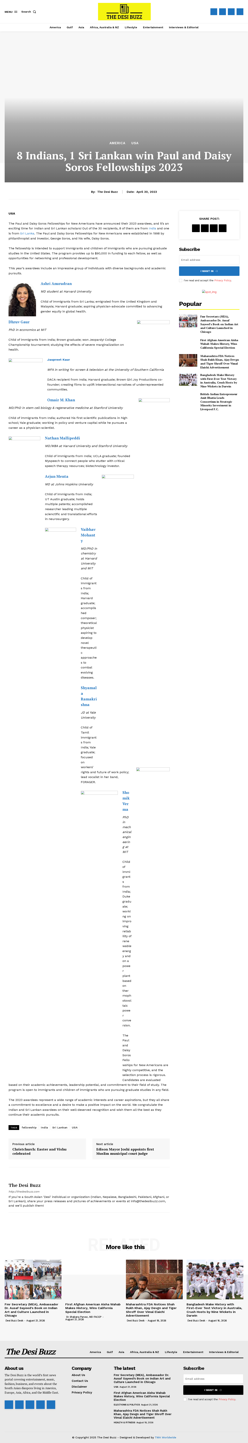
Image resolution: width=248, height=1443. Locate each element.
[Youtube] (240, 11)
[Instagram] (222, 11)
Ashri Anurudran (56, 283)
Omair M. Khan (61, 399)
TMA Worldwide (165, 1437)
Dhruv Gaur (19, 321)
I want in (207, 271)
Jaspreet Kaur (58, 359)
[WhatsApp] (222, 228)
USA (135, 143)
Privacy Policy (222, 280)
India (152, 228)
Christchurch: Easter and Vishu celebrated (39, 1151)
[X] (231, 11)
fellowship (29, 1127)
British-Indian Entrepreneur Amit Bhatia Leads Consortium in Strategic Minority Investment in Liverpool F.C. (218, 401)
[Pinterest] (214, 228)
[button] (29, 12)
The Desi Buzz (107, 192)
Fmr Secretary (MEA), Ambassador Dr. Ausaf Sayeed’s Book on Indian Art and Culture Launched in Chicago (219, 324)
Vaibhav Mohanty (88, 535)
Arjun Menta (57, 476)
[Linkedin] (30, 1404)
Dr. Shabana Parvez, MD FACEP (84, 1316)
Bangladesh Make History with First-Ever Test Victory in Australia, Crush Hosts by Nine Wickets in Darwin (218, 380)
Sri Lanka (27, 233)
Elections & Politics (127, 1404)
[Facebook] (213, 11)
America (117, 143)
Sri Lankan (60, 1127)
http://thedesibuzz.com (24, 1191)
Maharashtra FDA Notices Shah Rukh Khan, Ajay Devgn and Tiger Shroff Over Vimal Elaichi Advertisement (219, 361)
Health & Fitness (124, 1422)
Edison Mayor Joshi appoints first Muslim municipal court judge (125, 1151)
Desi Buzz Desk (14, 1320)
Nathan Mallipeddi (62, 438)
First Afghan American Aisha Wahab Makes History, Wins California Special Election (219, 343)
